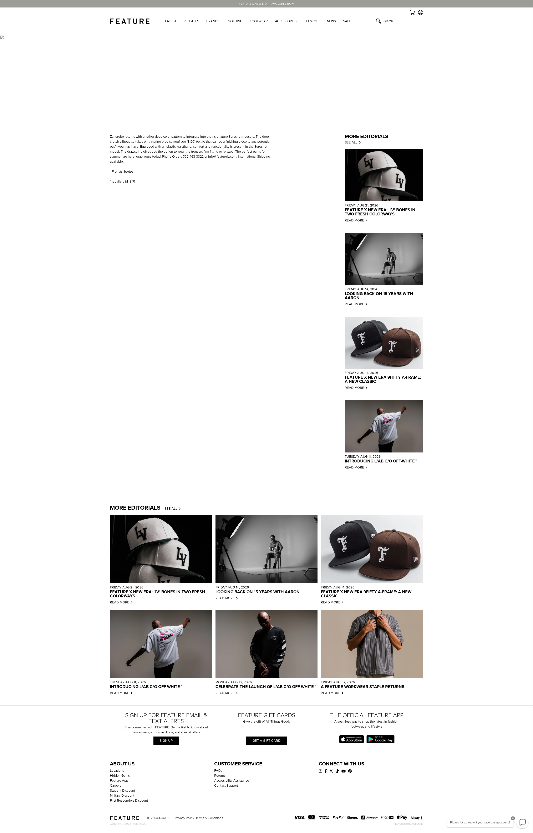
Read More (354, 220)
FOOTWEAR (259, 21)
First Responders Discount (129, 800)
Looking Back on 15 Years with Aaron (379, 296)
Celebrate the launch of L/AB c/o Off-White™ (265, 687)
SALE (347, 21)
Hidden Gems (120, 776)
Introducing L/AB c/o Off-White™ (381, 461)
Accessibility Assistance (231, 781)
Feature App (119, 781)
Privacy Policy (184, 818)
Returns (219, 776)
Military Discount (122, 795)
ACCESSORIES (285, 21)
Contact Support (226, 786)
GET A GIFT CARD (266, 741)
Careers (115, 786)
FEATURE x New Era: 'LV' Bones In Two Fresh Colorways (380, 212)
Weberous (417, 824)
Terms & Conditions (209, 818)
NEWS (331, 21)
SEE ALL (351, 142)
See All (171, 509)
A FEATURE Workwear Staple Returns (362, 687)
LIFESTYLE (311, 21)
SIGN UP (166, 741)
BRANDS (212, 21)
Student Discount (122, 791)
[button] (522, 822)
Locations (117, 771)
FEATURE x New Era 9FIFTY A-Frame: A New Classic (383, 379)
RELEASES (191, 21)
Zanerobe (117, 137)
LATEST (170, 21)
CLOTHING (234, 21)
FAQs (218, 771)
